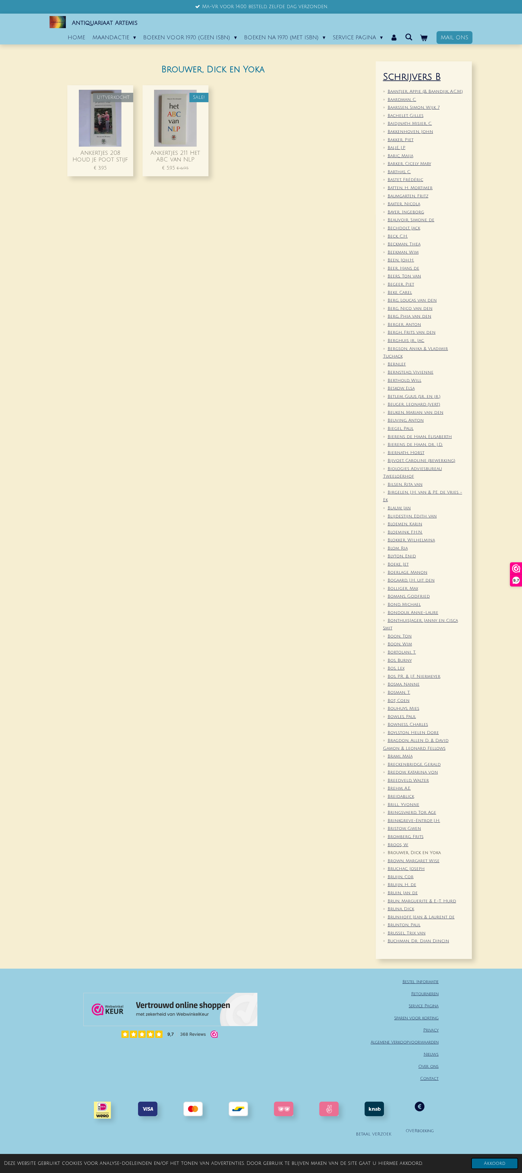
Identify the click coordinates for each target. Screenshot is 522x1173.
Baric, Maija (400, 156)
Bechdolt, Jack (404, 228)
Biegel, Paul (401, 428)
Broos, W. (398, 845)
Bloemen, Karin (405, 524)
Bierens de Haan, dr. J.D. (415, 444)
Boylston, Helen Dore (413, 732)
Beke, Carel (400, 292)
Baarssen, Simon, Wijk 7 (414, 107)
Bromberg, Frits (406, 836)
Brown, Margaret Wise (414, 861)
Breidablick (401, 796)
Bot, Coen (399, 700)
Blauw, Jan (399, 508)
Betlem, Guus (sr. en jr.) (414, 396)
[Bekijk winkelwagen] (423, 38)
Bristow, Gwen (404, 828)
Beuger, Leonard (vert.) (414, 404)
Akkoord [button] (494, 1163)
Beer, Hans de (403, 268)
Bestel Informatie (420, 982)
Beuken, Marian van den (415, 412)
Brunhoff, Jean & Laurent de (421, 917)
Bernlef (397, 364)
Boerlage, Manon (407, 572)
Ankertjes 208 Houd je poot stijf (100, 156)
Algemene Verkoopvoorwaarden (405, 1042)
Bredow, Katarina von (413, 772)
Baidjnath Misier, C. (410, 123)
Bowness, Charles (408, 724)
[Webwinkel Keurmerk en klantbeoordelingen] (170, 1011)
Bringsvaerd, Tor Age (412, 812)
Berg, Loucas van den (412, 300)
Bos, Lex (396, 668)
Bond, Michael (404, 604)
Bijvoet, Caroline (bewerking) (421, 460)
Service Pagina (424, 1006)
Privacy (431, 1030)
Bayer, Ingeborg (406, 212)
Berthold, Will (404, 380)
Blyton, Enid (402, 556)
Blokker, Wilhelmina (411, 540)
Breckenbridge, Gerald (414, 764)
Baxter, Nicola (404, 204)
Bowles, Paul (402, 716)
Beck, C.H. (398, 236)
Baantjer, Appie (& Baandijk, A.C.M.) (425, 91)
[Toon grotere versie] (283, 1109)
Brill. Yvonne (403, 804)
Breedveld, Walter (408, 780)
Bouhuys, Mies (403, 708)
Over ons (428, 1066)
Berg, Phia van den (409, 316)
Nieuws (431, 1054)
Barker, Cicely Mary (409, 163)
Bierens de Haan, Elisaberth (420, 436)
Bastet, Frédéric (405, 179)
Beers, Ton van (404, 276)
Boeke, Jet (398, 564)
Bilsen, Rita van (405, 484)
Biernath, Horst (406, 452)
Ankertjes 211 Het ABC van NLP (175, 156)
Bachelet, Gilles (406, 115)
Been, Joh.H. (401, 260)
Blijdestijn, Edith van (412, 516)
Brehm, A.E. (399, 788)
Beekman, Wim (403, 252)
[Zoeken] (408, 37)
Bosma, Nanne (404, 684)
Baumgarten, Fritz (408, 196)
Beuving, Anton (406, 420)
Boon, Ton (400, 636)
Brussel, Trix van (407, 933)
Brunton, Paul (404, 925)
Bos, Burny (400, 660)
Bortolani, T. (402, 652)
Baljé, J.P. (396, 147)
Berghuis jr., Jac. (406, 340)
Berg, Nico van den (410, 308)
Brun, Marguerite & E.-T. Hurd (422, 901)
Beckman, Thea (404, 244)
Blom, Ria (398, 548)
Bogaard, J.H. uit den (411, 580)
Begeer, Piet (401, 284)
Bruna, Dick (401, 909)
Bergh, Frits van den (412, 332)
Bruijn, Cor (401, 877)
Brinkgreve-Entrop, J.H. (414, 820)
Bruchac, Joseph (406, 868)
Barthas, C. (399, 172)
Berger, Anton (404, 324)
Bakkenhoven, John (410, 131)
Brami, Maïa (400, 756)
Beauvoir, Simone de (411, 220)
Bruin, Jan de (403, 893)
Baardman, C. (402, 99)
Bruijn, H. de (402, 884)
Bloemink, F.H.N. (405, 532)
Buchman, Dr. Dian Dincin (418, 941)
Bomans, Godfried (409, 596)
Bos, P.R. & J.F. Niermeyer (414, 676)
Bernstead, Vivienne (410, 372)
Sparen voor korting (416, 1018)
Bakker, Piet (401, 140)
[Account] (393, 37)
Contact (429, 1078)
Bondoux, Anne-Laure (413, 612)
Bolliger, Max (403, 588)
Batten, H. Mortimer (410, 188)
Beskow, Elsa (401, 388)
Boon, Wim (400, 644)
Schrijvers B (412, 77)
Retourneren (425, 994)
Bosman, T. (399, 692)
